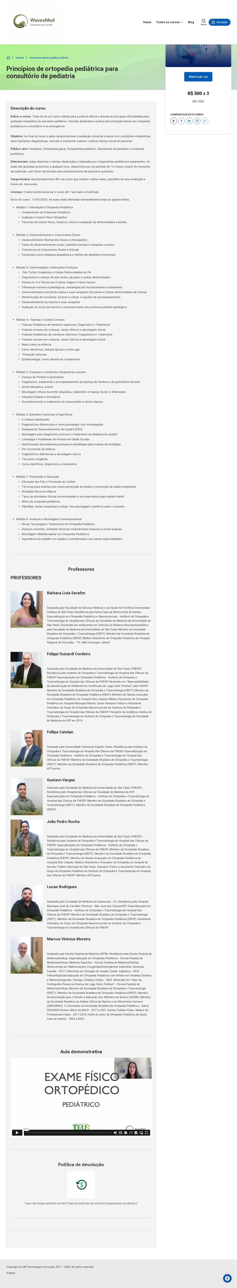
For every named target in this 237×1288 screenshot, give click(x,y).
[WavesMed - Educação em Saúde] (34, 22)
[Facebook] (181, 121)
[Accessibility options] (227, 1278)
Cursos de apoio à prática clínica (49, 57)
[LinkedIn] (189, 121)
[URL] (204, 121)
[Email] (197, 121)
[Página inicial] (8, 58)
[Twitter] (173, 121)
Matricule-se (198, 76)
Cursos (20, 57)
